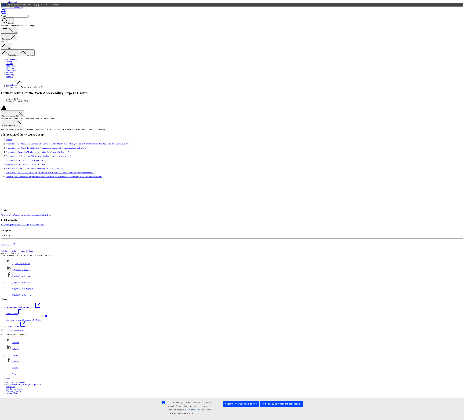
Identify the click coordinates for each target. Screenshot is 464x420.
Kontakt (9, 378)
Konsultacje (10, 75)
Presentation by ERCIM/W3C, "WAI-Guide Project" (26, 160)
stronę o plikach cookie (194, 410)
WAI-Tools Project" (38, 164)
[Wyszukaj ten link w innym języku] (50, 215)
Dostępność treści (12, 393)
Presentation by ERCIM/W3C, (18, 164)
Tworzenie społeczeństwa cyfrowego (15, 225)
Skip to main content (9, 2)
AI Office (9, 77)
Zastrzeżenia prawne (14, 391)
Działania (9, 64)
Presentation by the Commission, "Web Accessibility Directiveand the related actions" (38, 156)
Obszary (9, 61)
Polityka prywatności (14, 389)
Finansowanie (11, 70)
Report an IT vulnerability (16, 382)
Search (3, 16)
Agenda (9, 140)
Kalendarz (10, 72)
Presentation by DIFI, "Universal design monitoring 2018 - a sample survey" (35, 168)
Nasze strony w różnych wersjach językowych (23, 384)
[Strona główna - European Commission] (12, 8)
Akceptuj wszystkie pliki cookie (241, 403)
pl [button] (7, 14)
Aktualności (10, 66)
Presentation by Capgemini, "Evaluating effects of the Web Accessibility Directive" (37, 152)
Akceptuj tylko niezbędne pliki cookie (281, 403)
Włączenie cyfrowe (37, 225)
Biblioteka (10, 68)
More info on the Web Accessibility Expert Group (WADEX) (24, 215)
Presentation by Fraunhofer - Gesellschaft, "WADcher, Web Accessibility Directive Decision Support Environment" (50, 173)
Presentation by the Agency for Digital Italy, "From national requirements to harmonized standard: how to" (46, 148)
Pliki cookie (10, 387)
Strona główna (11, 59)
